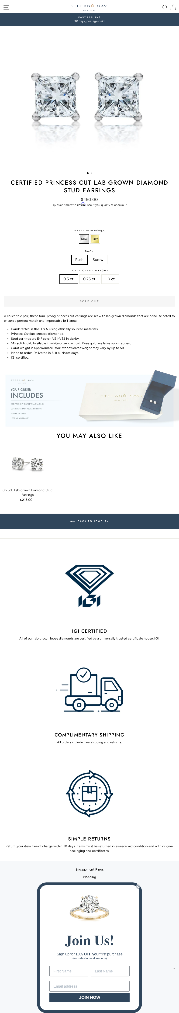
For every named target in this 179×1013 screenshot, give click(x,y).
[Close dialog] (137, 886)
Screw (98, 259)
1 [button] (88, 173)
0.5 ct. (68, 279)
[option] (89, 19)
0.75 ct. (89, 279)
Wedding (89, 877)
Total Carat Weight (89, 270)
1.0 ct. (110, 279)
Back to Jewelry (93, 520)
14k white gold (84, 239)
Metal (89, 230)
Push (79, 259)
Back (89, 251)
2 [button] (92, 174)
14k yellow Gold (95, 239)
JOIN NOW (89, 997)
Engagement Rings (89, 869)
